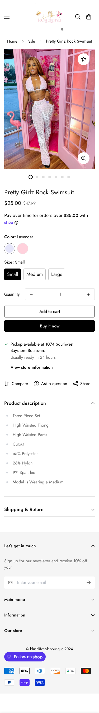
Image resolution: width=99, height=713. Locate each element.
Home (12, 41)
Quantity (12, 294)
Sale (31, 41)
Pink (22, 248)
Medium (34, 274)
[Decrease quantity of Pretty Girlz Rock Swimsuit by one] (31, 295)
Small (12, 274)
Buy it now (49, 326)
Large (56, 274)
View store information (32, 367)
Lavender (9, 248)
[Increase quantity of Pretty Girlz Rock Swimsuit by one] (88, 295)
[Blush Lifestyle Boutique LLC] (49, 17)
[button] (89, 17)
